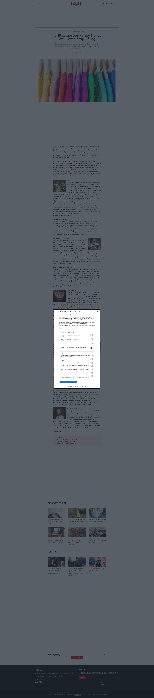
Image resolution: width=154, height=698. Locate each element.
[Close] (98, 312)
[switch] (91, 335)
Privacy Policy (83, 386)
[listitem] (77, 332)
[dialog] (77, 349)
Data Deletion (70, 386)
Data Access (77, 386)
